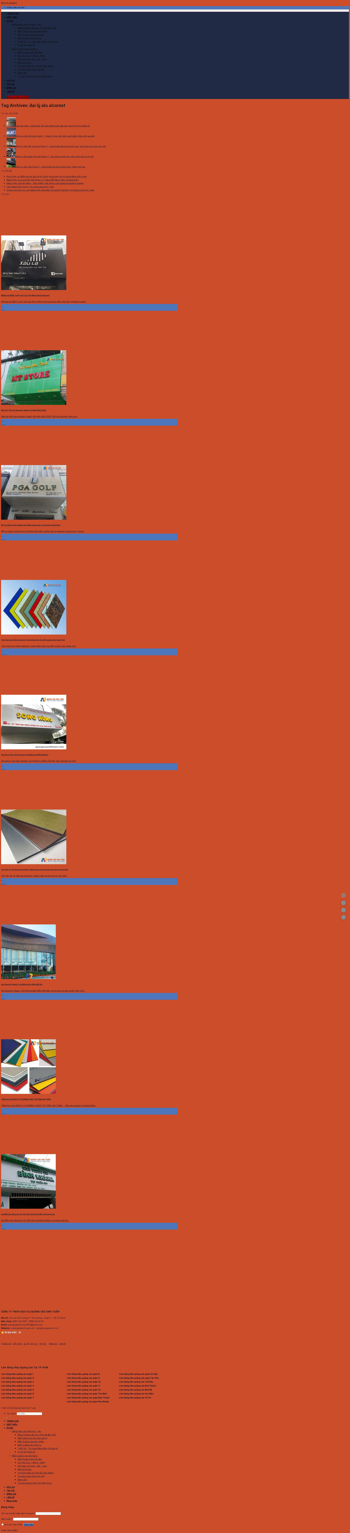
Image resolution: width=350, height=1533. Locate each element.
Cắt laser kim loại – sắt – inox (32, 59)
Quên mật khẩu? (9, 1530)
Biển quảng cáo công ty (29, 38)
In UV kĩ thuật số (26, 45)
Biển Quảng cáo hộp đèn (30, 52)
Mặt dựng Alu (24, 62)
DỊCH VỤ (11, 80)
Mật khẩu (7, 1519)
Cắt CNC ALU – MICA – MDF (31, 55)
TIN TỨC (11, 84)
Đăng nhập (28, 1525)
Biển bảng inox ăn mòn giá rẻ (32, 31)
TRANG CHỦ (13, 13)
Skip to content (9, 3)
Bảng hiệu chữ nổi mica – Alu (26, 24)
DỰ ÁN (10, 21)
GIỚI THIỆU (12, 17)
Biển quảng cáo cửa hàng (24, 49)
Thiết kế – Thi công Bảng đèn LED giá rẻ (38, 41)
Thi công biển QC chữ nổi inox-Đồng (35, 66)
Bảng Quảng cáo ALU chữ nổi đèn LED (37, 28)
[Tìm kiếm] (8, 1417)
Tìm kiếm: (11, 1413)
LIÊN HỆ (10, 91)
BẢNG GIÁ (11, 88)
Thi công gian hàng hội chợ (31, 69)
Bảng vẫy (22, 73)
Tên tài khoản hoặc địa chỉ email (18, 1513)
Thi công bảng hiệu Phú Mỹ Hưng (35, 76)
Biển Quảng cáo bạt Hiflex (31, 34)
